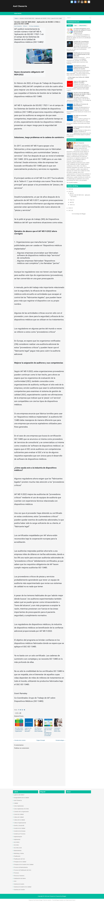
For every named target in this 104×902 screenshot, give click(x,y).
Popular (70, 25)
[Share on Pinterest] (24, 709)
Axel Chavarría (20, 6)
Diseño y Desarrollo (19, 825)
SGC (15, 881)
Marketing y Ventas (19, 853)
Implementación (18, 836)
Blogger (84, 213)
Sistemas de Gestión (19, 889)
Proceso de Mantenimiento (21, 867)
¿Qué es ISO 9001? (19, 795)
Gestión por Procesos (19, 833)
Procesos (16, 873)
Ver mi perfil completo (72, 182)
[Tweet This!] (20, 709)
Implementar (17, 839)
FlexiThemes (36, 900)
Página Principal (17, 13)
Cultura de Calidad (19, 817)
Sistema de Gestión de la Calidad (22, 886)
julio (71, 193)
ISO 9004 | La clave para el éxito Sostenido (38, 730)
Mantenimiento (17, 850)
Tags (75, 25)
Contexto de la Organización (21, 811)
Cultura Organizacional (20, 822)
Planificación (17, 856)
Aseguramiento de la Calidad (21, 797)
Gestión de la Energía (19, 831)
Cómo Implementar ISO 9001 (21, 808)
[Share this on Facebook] (18, 709)
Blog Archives (83, 25)
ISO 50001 (17, 842)
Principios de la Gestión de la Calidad (23, 864)
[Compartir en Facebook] (20, 713)
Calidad (16, 803)
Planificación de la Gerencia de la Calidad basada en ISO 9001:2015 (82, 54)
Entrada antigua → (60, 740)
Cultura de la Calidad (19, 820)
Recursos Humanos (19, 875)
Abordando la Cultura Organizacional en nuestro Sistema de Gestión (81, 67)
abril (71, 202)
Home (16, 18)
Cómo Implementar (19, 806)
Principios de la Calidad (20, 861)
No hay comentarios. (34, 26)
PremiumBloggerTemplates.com (58, 900)
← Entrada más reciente (19, 740)
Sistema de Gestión (19, 884)
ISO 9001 (16, 845)
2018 (69, 208)
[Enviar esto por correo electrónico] (16, 713)
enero (71, 204)
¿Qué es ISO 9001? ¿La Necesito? (28, 730)
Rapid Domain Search (70, 900)
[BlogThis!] (17, 713)
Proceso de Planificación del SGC (22, 870)
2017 (69, 210)
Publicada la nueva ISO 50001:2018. (57, 730)
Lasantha (49, 900)
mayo (71, 200)
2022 (69, 191)
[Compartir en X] (19, 713)
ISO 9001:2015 (18, 847)
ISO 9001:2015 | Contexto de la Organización (19, 730)
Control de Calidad (19, 814)
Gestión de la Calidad (19, 828)
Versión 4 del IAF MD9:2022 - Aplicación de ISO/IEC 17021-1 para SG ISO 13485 (37, 23)
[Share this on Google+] (22, 709)
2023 (69, 189)
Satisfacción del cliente (20, 878)
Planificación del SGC (19, 859)
